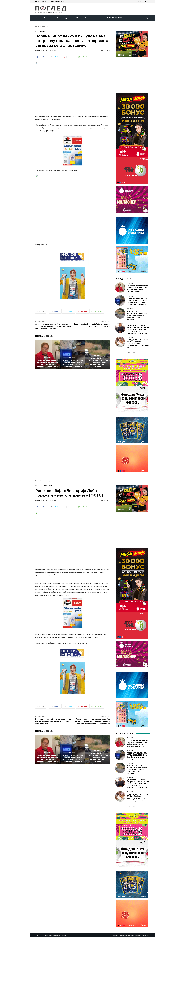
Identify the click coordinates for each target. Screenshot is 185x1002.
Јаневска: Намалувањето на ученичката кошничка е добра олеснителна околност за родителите (47, 363)
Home (37, 26)
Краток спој (44, 26)
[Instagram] (140, 1)
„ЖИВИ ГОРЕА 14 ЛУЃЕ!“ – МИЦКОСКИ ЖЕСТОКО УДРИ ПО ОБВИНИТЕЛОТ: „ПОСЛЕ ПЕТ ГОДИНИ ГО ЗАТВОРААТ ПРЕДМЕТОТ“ (138, 329)
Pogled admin (42, 50)
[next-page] (40, 372)
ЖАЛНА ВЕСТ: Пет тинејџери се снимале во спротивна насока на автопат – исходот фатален (98, 362)
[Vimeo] (146, 1)
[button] (147, 18)
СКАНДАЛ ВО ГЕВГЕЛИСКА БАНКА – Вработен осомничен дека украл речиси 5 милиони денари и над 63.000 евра (138, 343)
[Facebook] (138, 1)
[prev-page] (36, 372)
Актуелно (47, 357)
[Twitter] (143, 1)
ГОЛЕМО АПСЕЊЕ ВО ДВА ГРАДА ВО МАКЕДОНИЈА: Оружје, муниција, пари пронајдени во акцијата (72, 363)
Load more (131, 352)
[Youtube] (148, 1)
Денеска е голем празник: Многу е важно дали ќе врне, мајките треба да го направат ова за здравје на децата (53, 326)
